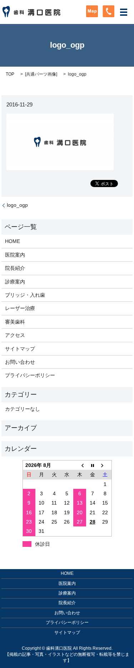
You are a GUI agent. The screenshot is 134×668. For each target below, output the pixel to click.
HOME (12, 241)
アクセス (15, 335)
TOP (10, 74)
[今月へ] (92, 465)
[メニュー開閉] (123, 12)
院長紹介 (15, 268)
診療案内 (15, 282)
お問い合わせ (20, 362)
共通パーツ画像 (41, 74)
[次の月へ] (105, 465)
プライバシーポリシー (30, 375)
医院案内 (15, 255)
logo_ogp (17, 205)
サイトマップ (20, 349)
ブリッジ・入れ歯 (25, 295)
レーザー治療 (20, 308)
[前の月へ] (79, 465)
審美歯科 (15, 322)
